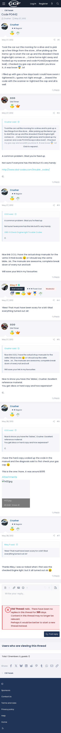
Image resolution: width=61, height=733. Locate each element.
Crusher (7, 18)
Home (4, 722)
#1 (58, 39)
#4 (58, 300)
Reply (56, 90)
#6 (58, 421)
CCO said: (9, 214)
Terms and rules (8, 703)
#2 (58, 113)
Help (3, 715)
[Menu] (4, 3)
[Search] (57, 3)
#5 (58, 339)
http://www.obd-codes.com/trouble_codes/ (26, 169)
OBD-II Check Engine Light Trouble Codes (23, 232)
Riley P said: (9, 544)
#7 (58, 535)
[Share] (54, 40)
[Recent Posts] (52, 3)
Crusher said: (10, 122)
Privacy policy (7, 709)
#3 (58, 205)
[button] (5, 587)
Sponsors (5, 690)
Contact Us (6, 696)
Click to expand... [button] (31, 146)
